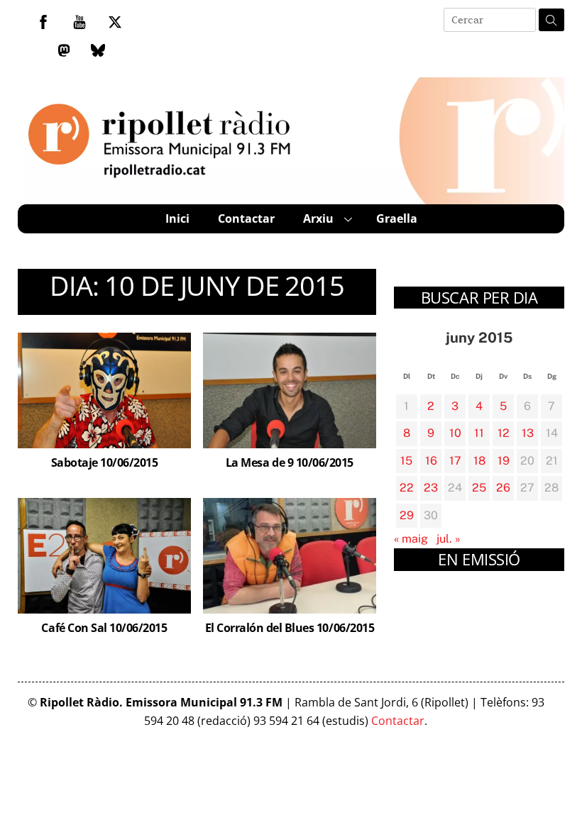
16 (431, 460)
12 (504, 433)
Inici (177, 218)
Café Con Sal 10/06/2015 (104, 628)
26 (503, 487)
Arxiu (318, 218)
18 (479, 460)
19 (504, 460)
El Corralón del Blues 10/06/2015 (290, 628)
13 (528, 433)
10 (455, 433)
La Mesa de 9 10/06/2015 (289, 462)
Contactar (246, 218)
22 (407, 487)
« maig (411, 538)
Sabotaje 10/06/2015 (104, 462)
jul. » (448, 538)
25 (479, 487)
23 (431, 487)
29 (407, 515)
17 (455, 460)
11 (479, 433)
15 (406, 460)
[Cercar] (551, 20)
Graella (396, 218)
